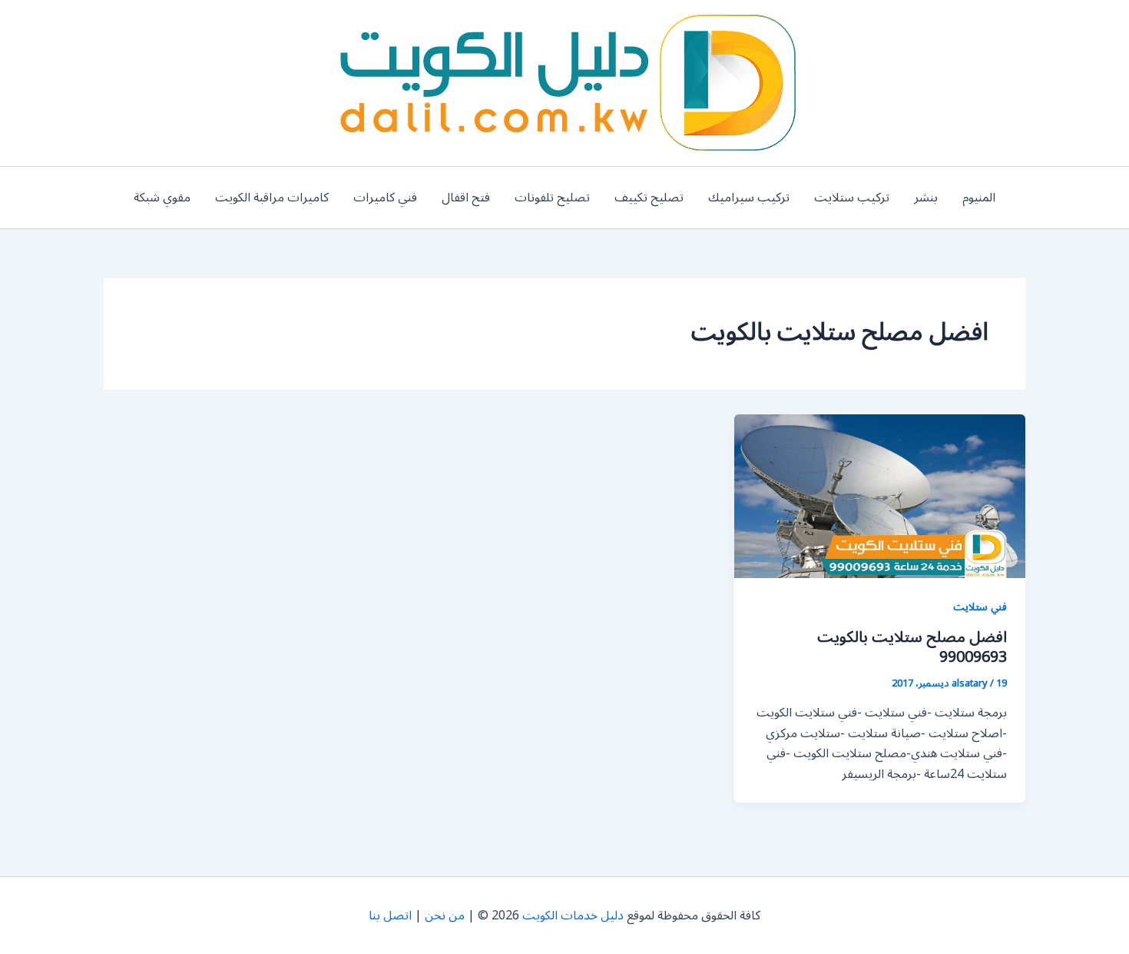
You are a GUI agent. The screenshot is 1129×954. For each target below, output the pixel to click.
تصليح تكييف (649, 197)
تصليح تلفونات (552, 197)
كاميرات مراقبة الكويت (272, 197)
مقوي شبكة (162, 197)
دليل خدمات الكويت (573, 915)
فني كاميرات (385, 197)
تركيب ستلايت (851, 197)
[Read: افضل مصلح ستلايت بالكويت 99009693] (879, 496)
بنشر (926, 197)
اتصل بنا (390, 915)
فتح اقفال (466, 197)
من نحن (445, 915)
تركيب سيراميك (749, 197)
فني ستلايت (980, 607)
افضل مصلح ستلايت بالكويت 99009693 (912, 647)
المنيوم (978, 197)
